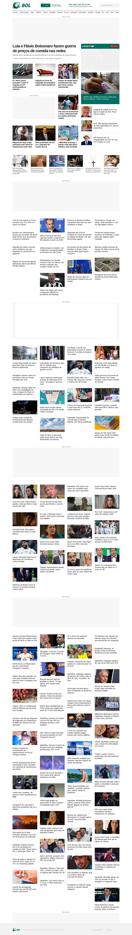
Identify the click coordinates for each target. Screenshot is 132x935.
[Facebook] (113, 930)
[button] (109, 5)
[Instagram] (118, 930)
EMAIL (46, 5)
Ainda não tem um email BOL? (56, 5)
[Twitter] (116, 930)
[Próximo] (118, 83)
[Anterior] (81, 83)
